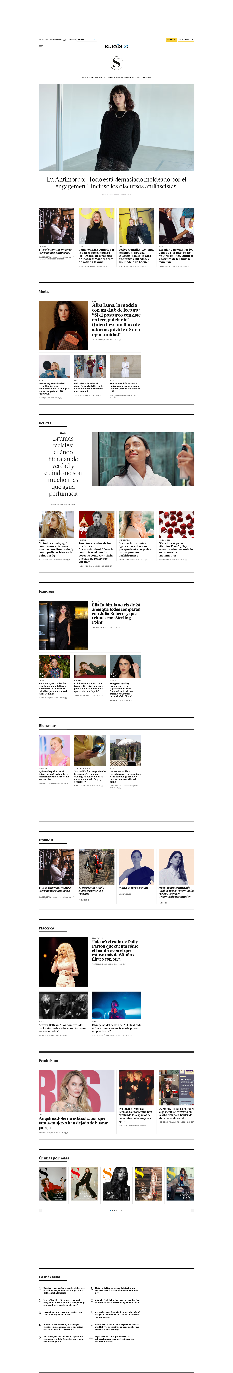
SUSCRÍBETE (171, 40)
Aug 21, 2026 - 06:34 (124, 700)
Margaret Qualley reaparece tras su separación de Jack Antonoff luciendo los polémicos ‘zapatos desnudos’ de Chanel (121, 690)
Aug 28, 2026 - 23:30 (138, 266)
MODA (94, 301)
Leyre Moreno (54, 504)
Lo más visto (49, 1277)
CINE (120, 246)
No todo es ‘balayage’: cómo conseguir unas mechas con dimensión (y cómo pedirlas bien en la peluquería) (56, 549)
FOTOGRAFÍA (43, 769)
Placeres (129, 77)
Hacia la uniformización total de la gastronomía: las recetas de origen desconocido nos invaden (176, 892)
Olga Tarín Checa (45, 560)
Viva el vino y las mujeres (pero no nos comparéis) (55, 251)
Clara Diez (163, 903)
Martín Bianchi (115, 395)
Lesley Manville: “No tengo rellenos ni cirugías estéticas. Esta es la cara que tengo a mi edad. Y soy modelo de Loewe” (136, 256)
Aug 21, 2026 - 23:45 (94, 695)
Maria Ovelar (124, 1125)
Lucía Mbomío (84, 900)
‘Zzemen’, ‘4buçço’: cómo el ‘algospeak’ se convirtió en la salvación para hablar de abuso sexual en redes (176, 1113)
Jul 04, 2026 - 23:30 (185, 1122)
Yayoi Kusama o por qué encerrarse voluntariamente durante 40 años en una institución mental (114, 1339)
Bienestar (147, 77)
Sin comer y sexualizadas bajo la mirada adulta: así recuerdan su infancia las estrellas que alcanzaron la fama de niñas (53, 689)
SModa (116, 63)
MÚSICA (41, 1022)
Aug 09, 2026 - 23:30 (178, 560)
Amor (41, 1115)
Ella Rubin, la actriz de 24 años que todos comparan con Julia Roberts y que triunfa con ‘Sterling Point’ (116, 614)
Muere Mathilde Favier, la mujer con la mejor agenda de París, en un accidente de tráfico (125, 387)
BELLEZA (63, 433)
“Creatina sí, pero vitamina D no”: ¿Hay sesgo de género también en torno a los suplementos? (176, 549)
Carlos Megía (84, 266)
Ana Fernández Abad (99, 964)
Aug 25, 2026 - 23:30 (111, 627)
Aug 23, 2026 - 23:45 (123, 1035)
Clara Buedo (83, 566)
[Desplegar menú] (41, 46)
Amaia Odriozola (165, 266)
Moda (84, 77)
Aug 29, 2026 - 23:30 (122, 194)
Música (94, 1022)
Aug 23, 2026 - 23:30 (61, 560)
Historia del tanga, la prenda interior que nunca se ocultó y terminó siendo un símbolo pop (116, 1290)
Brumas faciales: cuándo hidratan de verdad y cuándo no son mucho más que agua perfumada (63, 466)
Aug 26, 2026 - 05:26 (116, 964)
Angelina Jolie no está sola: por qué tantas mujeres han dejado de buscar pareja (73, 1123)
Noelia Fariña (79, 395)
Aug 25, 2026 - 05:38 (53, 398)
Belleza (102, 77)
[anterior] (40, 1210)
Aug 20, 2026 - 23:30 (112, 340)
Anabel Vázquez (125, 894)
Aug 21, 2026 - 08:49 (138, 560)
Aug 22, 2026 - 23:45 (58, 1035)
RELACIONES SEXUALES (82, 769)
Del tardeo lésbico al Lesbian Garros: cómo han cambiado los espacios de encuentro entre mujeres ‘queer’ (135, 1115)
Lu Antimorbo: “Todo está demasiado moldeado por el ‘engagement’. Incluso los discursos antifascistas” (116, 182)
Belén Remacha (164, 1122)
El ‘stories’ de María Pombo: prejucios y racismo (91, 891)
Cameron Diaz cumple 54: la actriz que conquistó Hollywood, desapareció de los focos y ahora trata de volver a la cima (96, 256)
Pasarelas (93, 77)
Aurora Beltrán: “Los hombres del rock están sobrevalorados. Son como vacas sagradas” (63, 1028)
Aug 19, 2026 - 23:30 (93, 395)
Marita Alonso (97, 340)
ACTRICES (82, 246)
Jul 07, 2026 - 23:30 (138, 1125)
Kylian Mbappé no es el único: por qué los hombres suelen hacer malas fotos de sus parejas (54, 775)
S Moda (41, 398)
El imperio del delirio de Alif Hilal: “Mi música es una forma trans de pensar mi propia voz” (116, 1028)
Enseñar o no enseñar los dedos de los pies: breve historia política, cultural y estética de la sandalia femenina (176, 256)
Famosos (110, 77)
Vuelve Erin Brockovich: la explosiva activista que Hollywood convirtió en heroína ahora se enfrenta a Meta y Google (117, 1327)
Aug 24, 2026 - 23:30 (69, 504)
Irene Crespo (124, 266)
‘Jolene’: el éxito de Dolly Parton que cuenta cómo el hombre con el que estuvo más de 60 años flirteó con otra (115, 950)
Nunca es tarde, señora (133, 888)
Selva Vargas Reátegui (100, 1035)
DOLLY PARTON (97, 938)
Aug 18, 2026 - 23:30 (59, 783)
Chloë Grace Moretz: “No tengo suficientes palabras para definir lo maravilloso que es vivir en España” (88, 687)
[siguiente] (192, 1210)
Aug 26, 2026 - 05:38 (58, 698)
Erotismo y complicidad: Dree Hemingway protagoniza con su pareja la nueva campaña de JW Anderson (54, 389)
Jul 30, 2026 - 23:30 (59, 1133)
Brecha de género (166, 540)
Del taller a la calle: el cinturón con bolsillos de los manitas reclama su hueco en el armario (89, 387)
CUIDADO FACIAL (124, 540)
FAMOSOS (42, 681)
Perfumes (82, 540)
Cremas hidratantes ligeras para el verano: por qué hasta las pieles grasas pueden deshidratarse (135, 549)
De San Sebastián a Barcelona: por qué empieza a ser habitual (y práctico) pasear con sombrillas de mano (125, 777)
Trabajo (138, 77)
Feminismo (119, 77)
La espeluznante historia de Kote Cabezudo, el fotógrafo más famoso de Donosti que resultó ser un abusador (117, 1314)
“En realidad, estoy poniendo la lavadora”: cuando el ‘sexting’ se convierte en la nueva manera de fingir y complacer (89, 777)
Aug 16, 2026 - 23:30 (94, 786)
